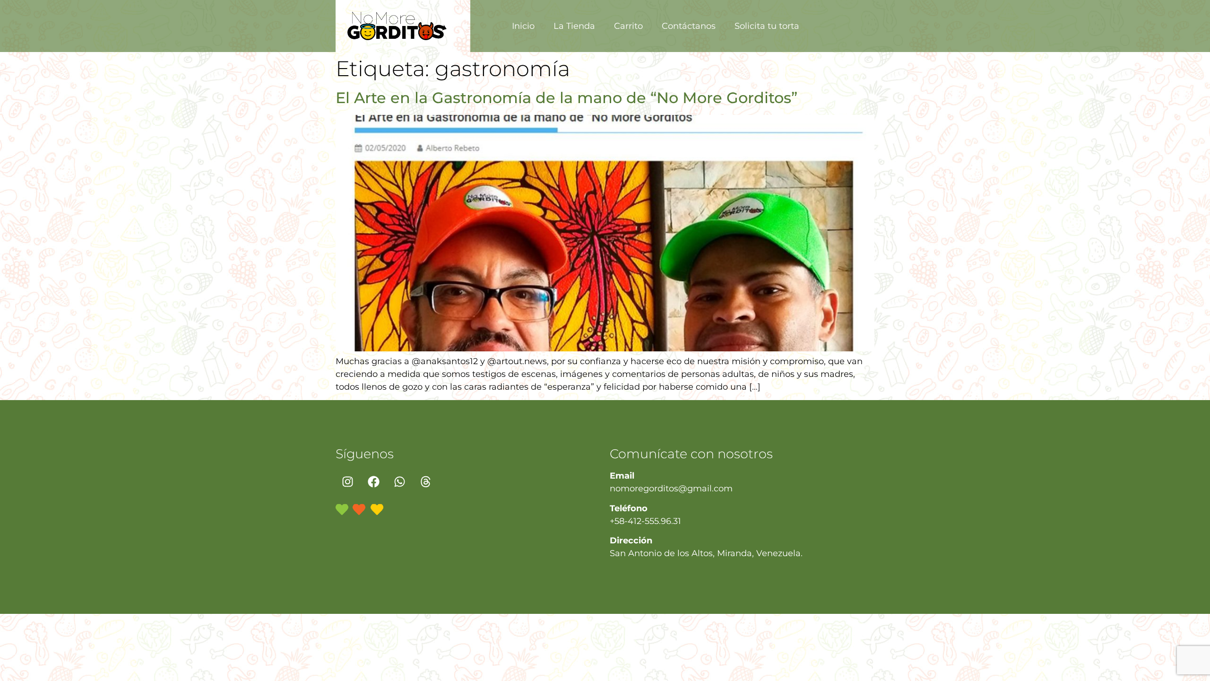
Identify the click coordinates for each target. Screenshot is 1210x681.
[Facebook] (373, 481)
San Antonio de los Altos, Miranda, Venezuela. (706, 553)
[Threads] (425, 481)
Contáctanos (689, 26)
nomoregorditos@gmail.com (671, 488)
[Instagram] (347, 481)
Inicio (523, 26)
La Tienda (574, 26)
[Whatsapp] (399, 481)
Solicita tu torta (767, 26)
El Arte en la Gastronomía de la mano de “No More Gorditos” (566, 97)
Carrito (628, 26)
